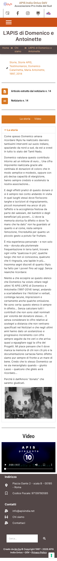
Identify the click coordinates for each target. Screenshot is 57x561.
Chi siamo (18, 49)
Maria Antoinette (34, 69)
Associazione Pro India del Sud (33, 5)
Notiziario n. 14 (19, 100)
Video (37, 119)
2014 (19, 73)
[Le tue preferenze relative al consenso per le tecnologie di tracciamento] (51, 555)
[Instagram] (28, 13)
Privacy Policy (39, 552)
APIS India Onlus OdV (33, 2)
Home (5, 47)
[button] (28, 130)
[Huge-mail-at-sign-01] (8, 13)
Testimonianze (18, 66)
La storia (25, 119)
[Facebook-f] (18, 13)
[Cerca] (44, 538)
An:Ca (17, 549)
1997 (12, 73)
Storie (13, 62)
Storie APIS (25, 62)
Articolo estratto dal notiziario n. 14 (31, 91)
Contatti (10, 504)
